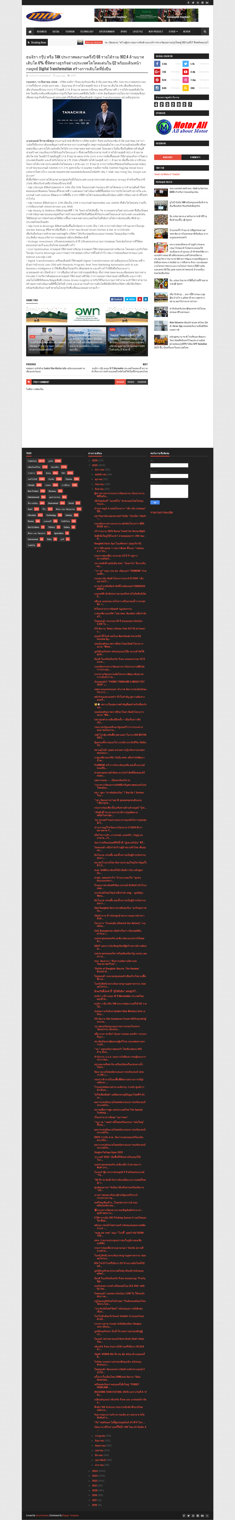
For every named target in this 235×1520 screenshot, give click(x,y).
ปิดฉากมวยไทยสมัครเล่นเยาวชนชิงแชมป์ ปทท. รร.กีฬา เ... (119, 1073)
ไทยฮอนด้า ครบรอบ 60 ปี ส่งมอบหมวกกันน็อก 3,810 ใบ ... (118, 622)
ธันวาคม (100, 469)
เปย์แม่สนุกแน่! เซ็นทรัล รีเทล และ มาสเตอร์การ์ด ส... (120, 1400)
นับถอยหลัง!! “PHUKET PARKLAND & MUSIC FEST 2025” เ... (119, 683)
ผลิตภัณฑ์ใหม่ (34, 466)
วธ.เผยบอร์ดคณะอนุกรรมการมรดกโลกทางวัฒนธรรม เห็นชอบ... (117, 1027)
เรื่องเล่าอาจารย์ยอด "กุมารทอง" (111, 1117)
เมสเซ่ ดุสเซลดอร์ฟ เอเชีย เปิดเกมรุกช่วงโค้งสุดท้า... (119, 939)
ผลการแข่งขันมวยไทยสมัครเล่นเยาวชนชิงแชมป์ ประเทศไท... (120, 1103)
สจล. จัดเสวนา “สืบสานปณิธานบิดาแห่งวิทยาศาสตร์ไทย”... (115, 962)
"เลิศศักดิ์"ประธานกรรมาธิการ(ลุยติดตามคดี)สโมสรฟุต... (116, 813)
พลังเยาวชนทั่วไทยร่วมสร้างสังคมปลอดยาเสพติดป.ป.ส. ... (120, 1226)
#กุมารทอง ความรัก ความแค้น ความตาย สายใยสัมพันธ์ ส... (119, 1416)
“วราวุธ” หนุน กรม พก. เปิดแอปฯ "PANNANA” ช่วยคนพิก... (120, 572)
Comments (195, 157)
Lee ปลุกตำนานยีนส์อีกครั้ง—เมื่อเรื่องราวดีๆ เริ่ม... (117, 720)
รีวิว (44, 509)
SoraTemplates (42, 1515)
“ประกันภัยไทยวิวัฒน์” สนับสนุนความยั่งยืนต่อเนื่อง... (118, 1310)
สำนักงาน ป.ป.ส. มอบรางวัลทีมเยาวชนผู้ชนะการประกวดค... (120, 1058)
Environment (33, 539)
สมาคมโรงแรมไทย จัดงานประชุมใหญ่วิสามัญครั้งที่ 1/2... (120, 863)
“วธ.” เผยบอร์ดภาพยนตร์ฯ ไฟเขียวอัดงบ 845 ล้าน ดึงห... (118, 1050)
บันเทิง (51, 479)
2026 (95, 460)
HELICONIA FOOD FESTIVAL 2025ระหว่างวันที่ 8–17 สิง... (120, 1393)
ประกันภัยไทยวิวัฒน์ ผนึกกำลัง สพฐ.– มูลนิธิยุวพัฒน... (118, 894)
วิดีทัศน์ (51, 527)
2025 (95, 465)
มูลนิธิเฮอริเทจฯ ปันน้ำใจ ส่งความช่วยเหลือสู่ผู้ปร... (118, 1332)
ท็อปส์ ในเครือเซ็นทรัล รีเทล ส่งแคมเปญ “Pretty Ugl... (119, 1279)
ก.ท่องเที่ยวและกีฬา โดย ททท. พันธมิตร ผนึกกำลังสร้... (120, 614)
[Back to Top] (207, 1516)
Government (53, 503)
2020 (95, 1490)
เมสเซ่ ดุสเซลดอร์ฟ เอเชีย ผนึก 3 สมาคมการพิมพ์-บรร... (117, 1165)
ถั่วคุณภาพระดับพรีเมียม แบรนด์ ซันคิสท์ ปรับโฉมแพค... (120, 886)
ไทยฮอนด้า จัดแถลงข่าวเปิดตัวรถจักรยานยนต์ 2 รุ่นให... (119, 1370)
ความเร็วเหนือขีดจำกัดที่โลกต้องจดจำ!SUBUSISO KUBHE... (119, 587)
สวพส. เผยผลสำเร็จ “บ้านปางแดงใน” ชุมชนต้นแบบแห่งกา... (117, 879)
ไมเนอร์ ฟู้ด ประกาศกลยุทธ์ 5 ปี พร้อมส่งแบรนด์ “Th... (119, 1173)
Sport (124, 31)
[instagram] (202, 2)
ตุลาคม (99, 479)
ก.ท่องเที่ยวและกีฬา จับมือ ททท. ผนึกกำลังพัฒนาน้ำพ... (119, 758)
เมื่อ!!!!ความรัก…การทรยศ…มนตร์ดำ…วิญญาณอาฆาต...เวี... (118, 836)
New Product (156, 31)
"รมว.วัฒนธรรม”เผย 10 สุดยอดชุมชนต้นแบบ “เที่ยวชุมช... (118, 801)
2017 (95, 1500)
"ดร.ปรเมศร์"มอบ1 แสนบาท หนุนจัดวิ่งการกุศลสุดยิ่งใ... (120, 821)
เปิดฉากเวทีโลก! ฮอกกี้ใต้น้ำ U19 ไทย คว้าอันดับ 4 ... (120, 1428)
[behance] (207, 2)
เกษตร (48, 485)
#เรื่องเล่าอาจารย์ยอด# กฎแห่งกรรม (113, 608)
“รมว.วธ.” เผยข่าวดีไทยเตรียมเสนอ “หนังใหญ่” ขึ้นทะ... (119, 1123)
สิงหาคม (99, 489)
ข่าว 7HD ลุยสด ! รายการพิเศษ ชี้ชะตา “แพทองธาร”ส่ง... (119, 549)
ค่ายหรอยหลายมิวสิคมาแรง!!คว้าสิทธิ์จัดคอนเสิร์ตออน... (119, 774)
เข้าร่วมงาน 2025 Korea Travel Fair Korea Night (119, 531)
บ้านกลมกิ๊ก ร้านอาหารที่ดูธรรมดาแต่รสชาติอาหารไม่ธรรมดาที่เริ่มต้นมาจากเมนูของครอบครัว (189, 233)
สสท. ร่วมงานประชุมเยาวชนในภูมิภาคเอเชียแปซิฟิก (118, 1241)
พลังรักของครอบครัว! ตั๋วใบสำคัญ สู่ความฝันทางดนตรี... (119, 698)
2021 (95, 1485)
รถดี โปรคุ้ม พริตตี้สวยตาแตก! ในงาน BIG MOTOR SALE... (120, 736)
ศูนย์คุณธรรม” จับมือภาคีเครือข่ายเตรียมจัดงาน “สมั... (119, 1188)
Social (56, 31)
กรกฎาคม (100, 1435)
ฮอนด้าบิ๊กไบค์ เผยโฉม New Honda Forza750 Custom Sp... (117, 637)
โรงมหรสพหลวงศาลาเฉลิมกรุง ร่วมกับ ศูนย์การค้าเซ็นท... (119, 1088)
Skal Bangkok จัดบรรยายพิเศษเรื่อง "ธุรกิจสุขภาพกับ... (120, 909)
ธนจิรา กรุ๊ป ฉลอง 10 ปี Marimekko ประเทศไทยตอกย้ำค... (119, 997)
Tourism (69, 31)
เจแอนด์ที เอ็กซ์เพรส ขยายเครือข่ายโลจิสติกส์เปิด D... (120, 595)
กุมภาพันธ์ (100, 1460)
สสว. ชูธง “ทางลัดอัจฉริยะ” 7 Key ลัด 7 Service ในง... (119, 794)
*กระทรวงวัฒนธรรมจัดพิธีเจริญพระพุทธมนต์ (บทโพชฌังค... (120, 786)
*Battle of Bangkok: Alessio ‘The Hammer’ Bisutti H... (117, 970)
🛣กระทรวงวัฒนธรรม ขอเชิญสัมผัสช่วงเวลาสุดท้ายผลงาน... (118, 1211)
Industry (69, 515)
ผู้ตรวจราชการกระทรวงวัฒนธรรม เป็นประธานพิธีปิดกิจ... (119, 494)
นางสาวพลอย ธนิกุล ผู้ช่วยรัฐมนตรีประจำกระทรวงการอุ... (116, 1196)
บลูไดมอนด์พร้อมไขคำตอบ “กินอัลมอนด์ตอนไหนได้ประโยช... (120, 1302)
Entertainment (107, 31)
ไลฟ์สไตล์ (32, 460)
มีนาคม (99, 1455)
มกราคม (99, 1465)
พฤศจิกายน (101, 474)
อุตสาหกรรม (54, 497)
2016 (95, 1505)
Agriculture (58, 533)
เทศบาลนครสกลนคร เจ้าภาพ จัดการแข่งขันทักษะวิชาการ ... (120, 690)
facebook (142, 381)
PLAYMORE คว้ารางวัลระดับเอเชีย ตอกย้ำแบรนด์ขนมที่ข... (119, 766)
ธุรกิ (62, 539)
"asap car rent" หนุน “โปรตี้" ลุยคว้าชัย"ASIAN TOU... (118, 1234)
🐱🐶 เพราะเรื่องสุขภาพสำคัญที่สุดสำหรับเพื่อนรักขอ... (120, 705)
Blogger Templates (70, 1515)
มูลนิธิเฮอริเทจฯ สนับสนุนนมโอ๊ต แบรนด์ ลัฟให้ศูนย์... (119, 652)
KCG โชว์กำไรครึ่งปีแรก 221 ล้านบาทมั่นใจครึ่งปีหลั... (119, 1264)
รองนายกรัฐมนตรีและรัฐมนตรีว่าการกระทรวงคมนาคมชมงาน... (118, 728)
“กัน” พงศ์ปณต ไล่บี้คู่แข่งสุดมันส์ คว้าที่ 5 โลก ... (119, 1422)
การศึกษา (66, 485)
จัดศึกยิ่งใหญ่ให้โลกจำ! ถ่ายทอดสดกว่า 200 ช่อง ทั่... (119, 537)
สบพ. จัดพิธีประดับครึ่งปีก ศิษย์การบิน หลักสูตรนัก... (118, 871)
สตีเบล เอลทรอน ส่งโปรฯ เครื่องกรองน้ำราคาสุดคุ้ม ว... (119, 602)
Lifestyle (138, 31)
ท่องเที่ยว (55, 466)
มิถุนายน (100, 1440)
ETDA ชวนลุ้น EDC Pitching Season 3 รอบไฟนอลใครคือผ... (120, 1219)
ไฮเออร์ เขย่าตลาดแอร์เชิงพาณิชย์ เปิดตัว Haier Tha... (119, 1340)
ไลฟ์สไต (31, 545)
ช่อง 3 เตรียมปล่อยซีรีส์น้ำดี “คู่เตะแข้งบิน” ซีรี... (119, 842)
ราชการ (31, 472)
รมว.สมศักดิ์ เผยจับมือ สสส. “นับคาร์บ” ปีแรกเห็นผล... (120, 564)
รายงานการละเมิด (161, 512)
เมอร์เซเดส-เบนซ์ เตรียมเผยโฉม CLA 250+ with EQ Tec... (119, 1287)
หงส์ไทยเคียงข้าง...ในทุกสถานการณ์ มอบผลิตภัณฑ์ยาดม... (115, 1203)
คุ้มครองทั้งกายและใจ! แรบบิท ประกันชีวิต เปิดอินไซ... (120, 743)
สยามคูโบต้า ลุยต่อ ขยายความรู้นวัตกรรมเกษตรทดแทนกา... (119, 751)
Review (186, 31)
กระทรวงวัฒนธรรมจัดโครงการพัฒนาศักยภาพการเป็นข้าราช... (118, 675)
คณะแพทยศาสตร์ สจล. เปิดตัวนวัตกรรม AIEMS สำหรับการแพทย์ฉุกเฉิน (189, 190)
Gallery (67, 527)
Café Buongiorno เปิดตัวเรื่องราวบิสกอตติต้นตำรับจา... (117, 932)
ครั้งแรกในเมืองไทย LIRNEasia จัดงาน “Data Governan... (117, 1378)
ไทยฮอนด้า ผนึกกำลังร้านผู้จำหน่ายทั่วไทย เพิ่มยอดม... (120, 848)
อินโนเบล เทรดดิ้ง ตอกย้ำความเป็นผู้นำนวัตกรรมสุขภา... (120, 856)
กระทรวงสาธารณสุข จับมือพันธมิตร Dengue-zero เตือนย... (118, 1325)
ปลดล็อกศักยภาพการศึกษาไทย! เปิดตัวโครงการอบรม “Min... (119, 713)
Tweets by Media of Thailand (167, 174)
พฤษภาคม (100, 1445)
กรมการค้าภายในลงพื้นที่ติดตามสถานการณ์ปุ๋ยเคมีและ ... (118, 1080)
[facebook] (188, 2)
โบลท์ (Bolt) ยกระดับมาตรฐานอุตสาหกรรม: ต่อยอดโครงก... (120, 985)
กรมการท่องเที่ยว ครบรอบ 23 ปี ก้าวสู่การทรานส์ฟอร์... (116, 557)
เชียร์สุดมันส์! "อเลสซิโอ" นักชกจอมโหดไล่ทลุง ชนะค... (118, 502)
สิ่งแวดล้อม (33, 503)
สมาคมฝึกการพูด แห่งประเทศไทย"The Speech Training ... (118, 1111)
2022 (95, 1480)
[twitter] (193, 2)
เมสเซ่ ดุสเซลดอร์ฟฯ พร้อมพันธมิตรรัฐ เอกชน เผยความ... (120, 954)
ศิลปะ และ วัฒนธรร (36, 533)
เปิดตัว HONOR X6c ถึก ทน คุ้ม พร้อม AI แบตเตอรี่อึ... (119, 1355)
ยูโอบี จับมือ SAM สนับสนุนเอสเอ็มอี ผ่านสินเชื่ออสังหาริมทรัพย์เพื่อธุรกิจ (189, 203)
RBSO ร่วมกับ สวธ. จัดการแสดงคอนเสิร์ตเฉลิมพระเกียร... (118, 1138)
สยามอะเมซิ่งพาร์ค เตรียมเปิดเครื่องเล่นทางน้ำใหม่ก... (118, 1065)
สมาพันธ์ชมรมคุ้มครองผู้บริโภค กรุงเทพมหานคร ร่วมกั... (119, 1042)
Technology (86, 31)
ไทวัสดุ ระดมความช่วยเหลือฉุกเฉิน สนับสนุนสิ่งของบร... (118, 1363)
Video (49, 539)
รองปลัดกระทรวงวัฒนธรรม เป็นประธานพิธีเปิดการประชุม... (119, 668)
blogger (120, 381)
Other (172, 31)
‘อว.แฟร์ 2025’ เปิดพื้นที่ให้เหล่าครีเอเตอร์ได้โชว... (117, 1158)
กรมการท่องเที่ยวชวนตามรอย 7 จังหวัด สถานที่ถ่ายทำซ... (118, 1249)
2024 (95, 1471)
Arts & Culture (33, 527)
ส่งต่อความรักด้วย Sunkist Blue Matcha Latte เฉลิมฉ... (119, 1012)
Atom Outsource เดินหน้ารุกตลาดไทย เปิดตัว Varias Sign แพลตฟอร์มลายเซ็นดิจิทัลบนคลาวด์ (189, 326)
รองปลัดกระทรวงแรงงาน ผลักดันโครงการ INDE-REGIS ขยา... (119, 525)
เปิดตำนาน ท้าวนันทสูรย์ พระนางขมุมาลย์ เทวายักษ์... (119, 917)
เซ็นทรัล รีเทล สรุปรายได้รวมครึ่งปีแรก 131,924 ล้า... (119, 1348)
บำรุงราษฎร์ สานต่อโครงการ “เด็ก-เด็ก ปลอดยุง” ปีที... (120, 509)
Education (32, 515)
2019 (95, 1495)
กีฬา (63, 472)
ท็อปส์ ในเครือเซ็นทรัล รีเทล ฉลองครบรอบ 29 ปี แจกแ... (119, 660)
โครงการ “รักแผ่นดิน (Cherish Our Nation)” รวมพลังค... (120, 924)
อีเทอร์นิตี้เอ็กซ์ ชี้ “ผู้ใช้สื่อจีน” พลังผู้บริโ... (116, 991)
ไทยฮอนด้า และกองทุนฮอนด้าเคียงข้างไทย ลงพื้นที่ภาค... (120, 977)
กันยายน (100, 484)
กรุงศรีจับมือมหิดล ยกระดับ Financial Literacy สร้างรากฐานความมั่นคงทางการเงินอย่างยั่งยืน (48, 345)
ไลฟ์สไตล (65, 521)
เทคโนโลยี (32, 479)
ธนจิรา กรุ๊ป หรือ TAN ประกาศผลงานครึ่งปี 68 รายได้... (120, 1005)
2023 (95, 1475)
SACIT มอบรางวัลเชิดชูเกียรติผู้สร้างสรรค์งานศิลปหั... (120, 947)
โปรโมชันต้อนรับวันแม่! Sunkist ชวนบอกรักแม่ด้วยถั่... (119, 1317)
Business (42, 31)
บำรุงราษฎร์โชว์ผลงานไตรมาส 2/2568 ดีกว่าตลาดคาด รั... (118, 828)
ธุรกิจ (73, 75)
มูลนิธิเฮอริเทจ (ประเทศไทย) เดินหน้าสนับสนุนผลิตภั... (119, 1272)
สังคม (48, 472)
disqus (131, 381)
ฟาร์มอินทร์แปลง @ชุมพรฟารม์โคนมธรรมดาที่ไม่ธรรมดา (188, 310)
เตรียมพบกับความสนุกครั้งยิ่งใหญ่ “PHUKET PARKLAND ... (116, 1385)
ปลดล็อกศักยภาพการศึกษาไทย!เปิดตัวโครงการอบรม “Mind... (118, 645)
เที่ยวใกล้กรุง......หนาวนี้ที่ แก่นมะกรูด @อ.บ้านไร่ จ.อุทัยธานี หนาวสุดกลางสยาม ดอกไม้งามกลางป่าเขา (187, 297)
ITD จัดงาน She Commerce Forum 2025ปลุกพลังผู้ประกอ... (120, 1020)
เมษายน (99, 1450)
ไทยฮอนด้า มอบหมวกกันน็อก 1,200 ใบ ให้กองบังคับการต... (119, 1294)
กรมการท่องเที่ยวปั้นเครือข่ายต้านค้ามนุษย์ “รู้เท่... (120, 807)
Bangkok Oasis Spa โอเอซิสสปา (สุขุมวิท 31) (117, 543)
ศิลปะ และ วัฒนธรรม (63, 42)
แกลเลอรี (47, 521)
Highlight (168, 157)
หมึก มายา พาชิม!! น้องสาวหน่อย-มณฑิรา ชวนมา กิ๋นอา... (120, 1035)
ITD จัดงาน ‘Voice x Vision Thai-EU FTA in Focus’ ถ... (120, 630)
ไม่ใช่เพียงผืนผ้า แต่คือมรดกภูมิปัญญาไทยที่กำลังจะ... (119, 1096)
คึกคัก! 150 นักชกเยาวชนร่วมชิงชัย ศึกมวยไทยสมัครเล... (118, 1408)
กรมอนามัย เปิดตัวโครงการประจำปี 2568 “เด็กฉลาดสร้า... (119, 579)
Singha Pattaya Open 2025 (108, 1152)
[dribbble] (198, 2)
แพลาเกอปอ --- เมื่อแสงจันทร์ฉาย (112, 780)
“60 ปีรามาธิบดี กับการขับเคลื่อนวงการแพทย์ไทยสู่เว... (120, 1181)
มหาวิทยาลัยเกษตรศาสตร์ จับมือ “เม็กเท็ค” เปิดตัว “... (120, 517)
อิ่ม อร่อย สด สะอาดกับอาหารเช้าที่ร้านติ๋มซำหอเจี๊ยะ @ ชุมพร (188, 217)
